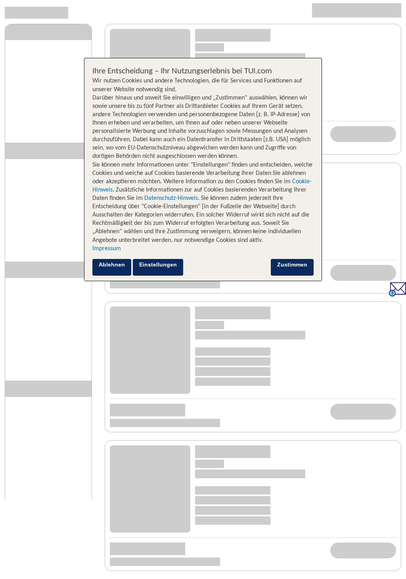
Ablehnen (112, 264)
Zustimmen (292, 264)
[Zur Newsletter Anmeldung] (397, 294)
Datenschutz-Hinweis (171, 198)
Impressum (106, 248)
